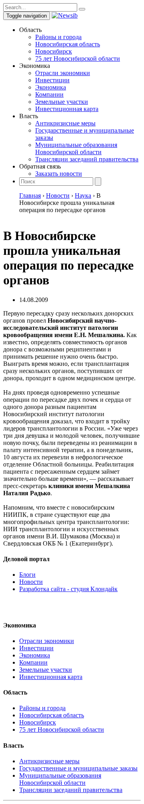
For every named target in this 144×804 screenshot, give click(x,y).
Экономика (50, 87)
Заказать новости (58, 173)
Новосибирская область (67, 44)
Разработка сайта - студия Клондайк (68, 589)
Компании (49, 94)
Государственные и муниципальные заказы (78, 768)
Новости (31, 581)
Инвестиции (52, 80)
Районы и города (58, 37)
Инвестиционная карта (66, 108)
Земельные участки (61, 101)
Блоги (27, 574)
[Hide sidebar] (82, 9)
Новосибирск (53, 51)
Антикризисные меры (65, 123)
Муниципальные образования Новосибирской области (76, 148)
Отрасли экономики (62, 72)
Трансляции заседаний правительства (86, 159)
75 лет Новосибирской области (77, 58)
